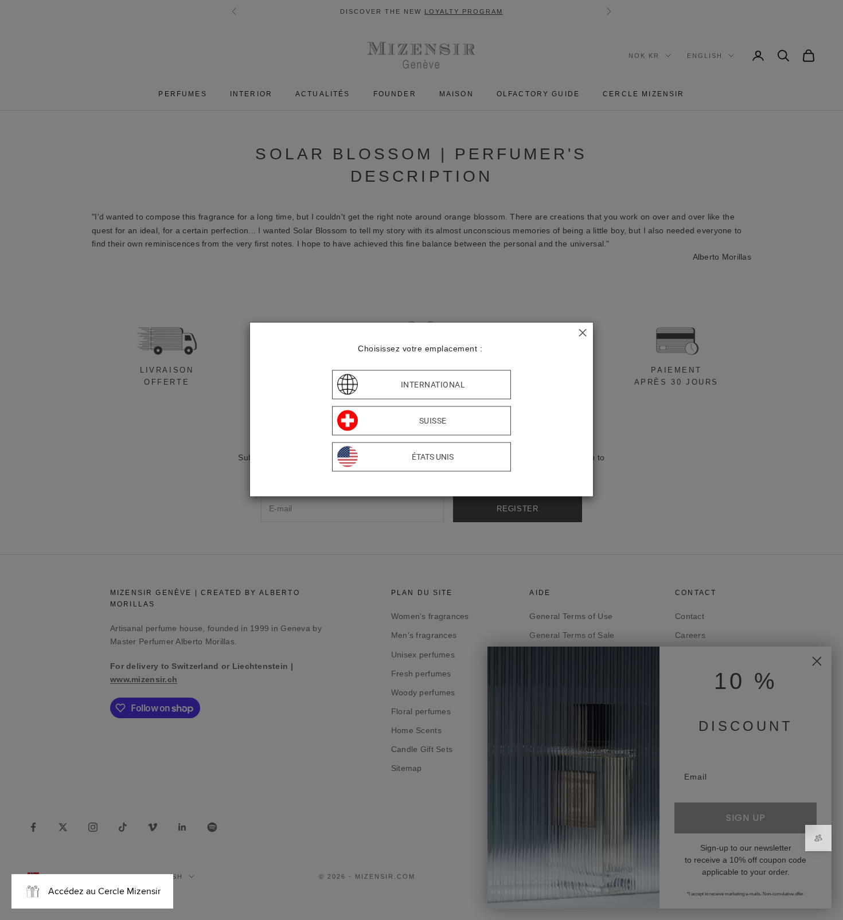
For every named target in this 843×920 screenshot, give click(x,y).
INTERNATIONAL (433, 384)
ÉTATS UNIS (433, 456)
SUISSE (433, 420)
